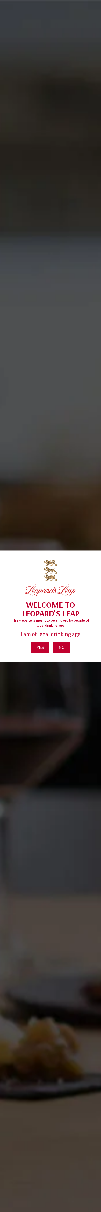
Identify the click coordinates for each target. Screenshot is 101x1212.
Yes (40, 647)
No (62, 647)
